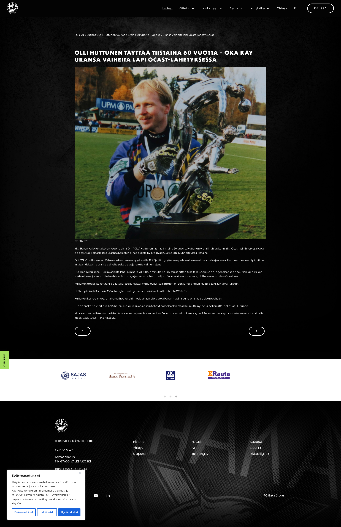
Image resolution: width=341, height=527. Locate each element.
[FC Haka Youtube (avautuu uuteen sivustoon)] (96, 495)
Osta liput (4, 360)
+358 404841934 (75, 469)
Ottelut (185, 8)
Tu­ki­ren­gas (200, 454)
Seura (234, 8)
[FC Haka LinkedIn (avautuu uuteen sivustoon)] (108, 495)
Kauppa (320, 8)
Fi (295, 8)
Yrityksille (258, 8)
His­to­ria (138, 441)
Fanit (195, 448)
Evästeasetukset (24, 512)
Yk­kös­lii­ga (258, 454)
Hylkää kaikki (47, 512)
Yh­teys (138, 448)
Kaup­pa (256, 441)
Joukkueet (210, 8)
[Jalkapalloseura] (12, 8)
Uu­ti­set (91, 35)
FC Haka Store (274, 495)
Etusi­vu (79, 35)
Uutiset (168, 8)
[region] (46, 495)
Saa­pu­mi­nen (142, 454)
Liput (254, 448)
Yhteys (282, 8)
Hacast (196, 441)
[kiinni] (81, 473)
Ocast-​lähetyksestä (102, 317)
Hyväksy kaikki (69, 512)
